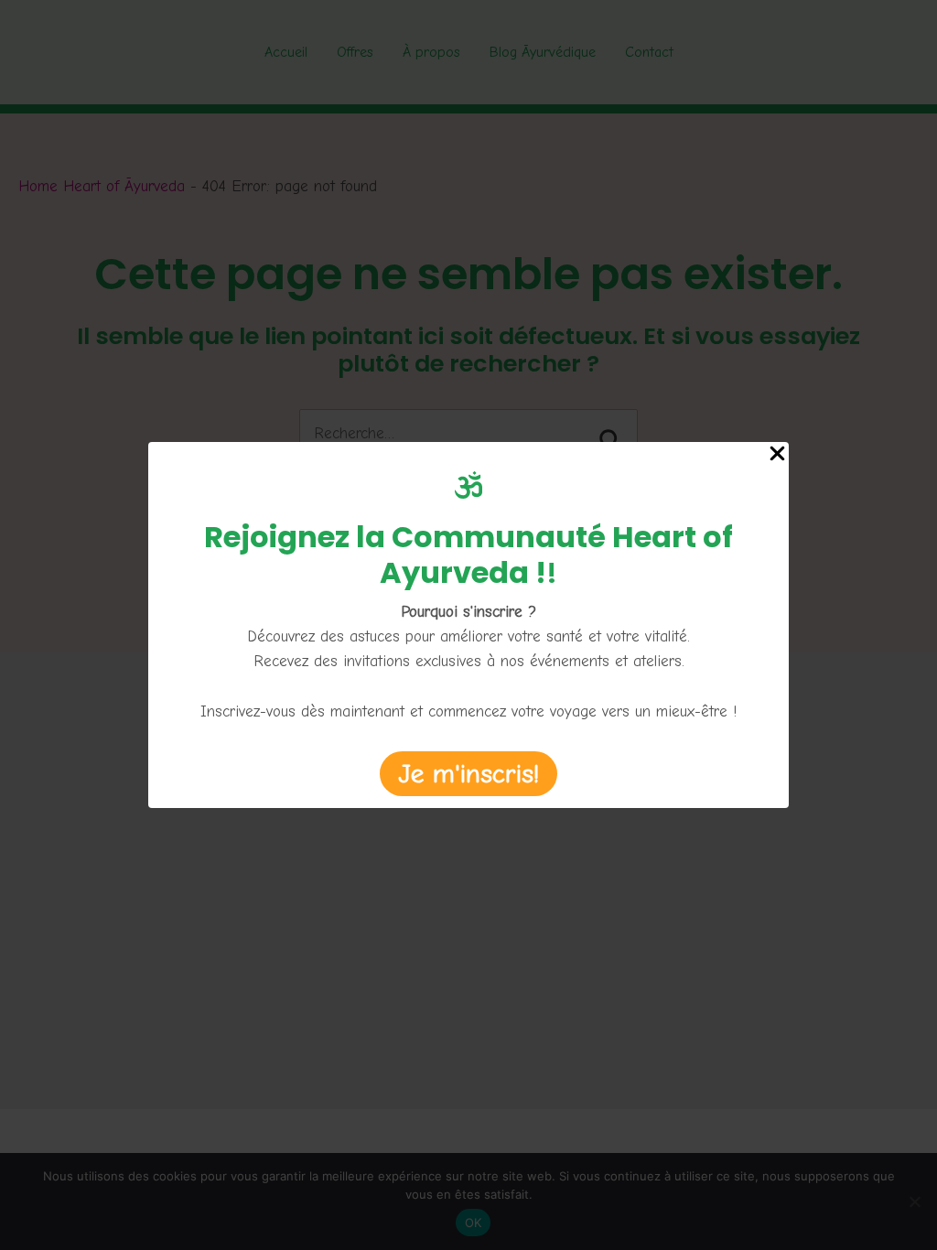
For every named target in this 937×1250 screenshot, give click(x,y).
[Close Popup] (777, 455)
